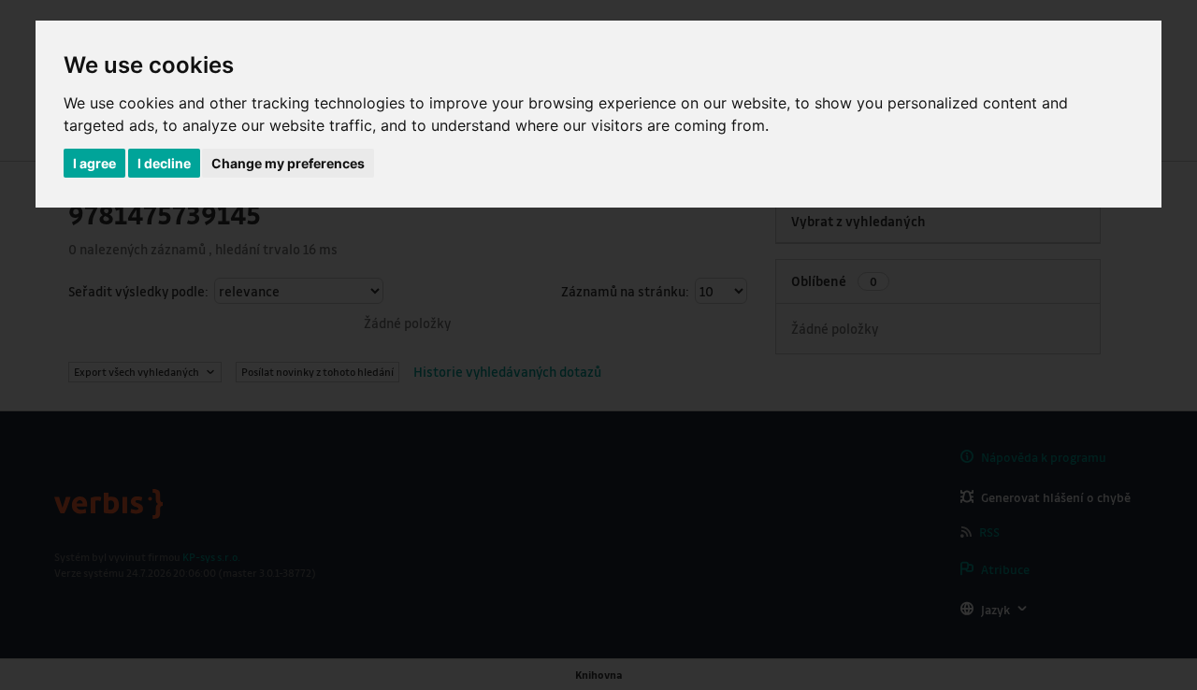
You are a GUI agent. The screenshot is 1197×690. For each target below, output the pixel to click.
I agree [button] (94, 163)
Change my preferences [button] (288, 163)
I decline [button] (164, 163)
